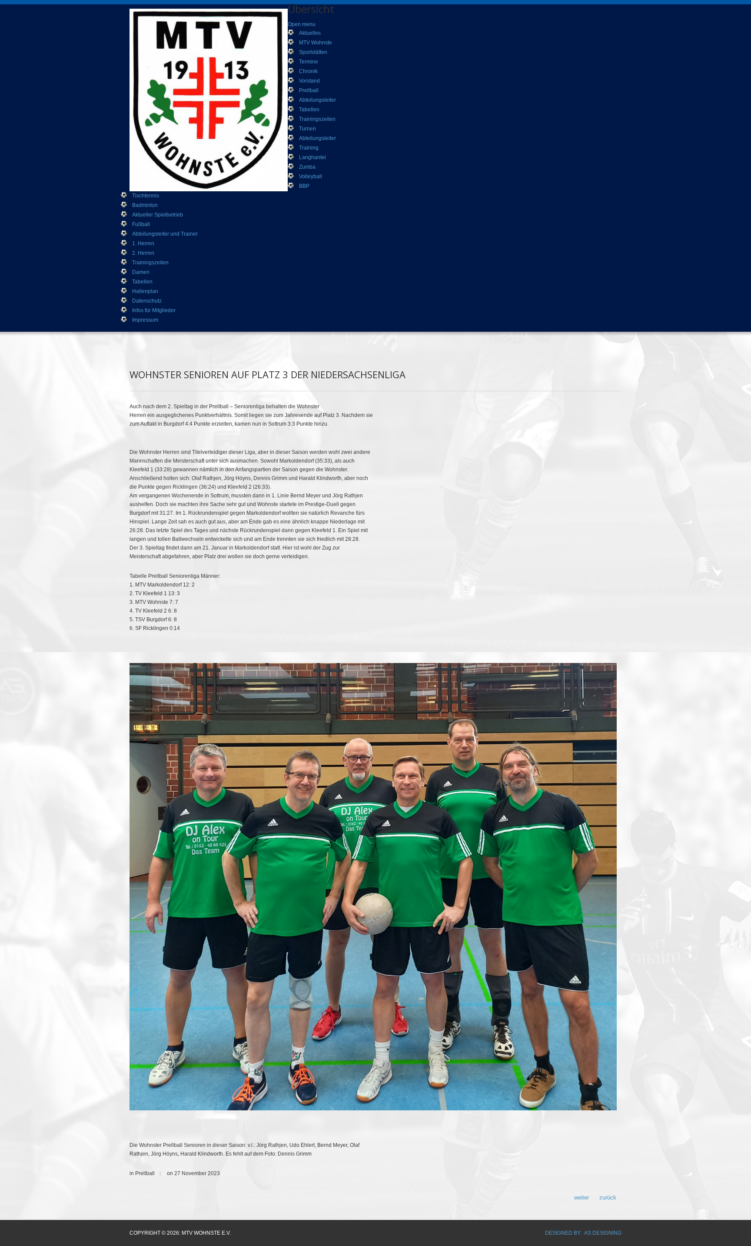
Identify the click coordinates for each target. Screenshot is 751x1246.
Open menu (302, 24)
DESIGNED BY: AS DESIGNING (583, 1233)
